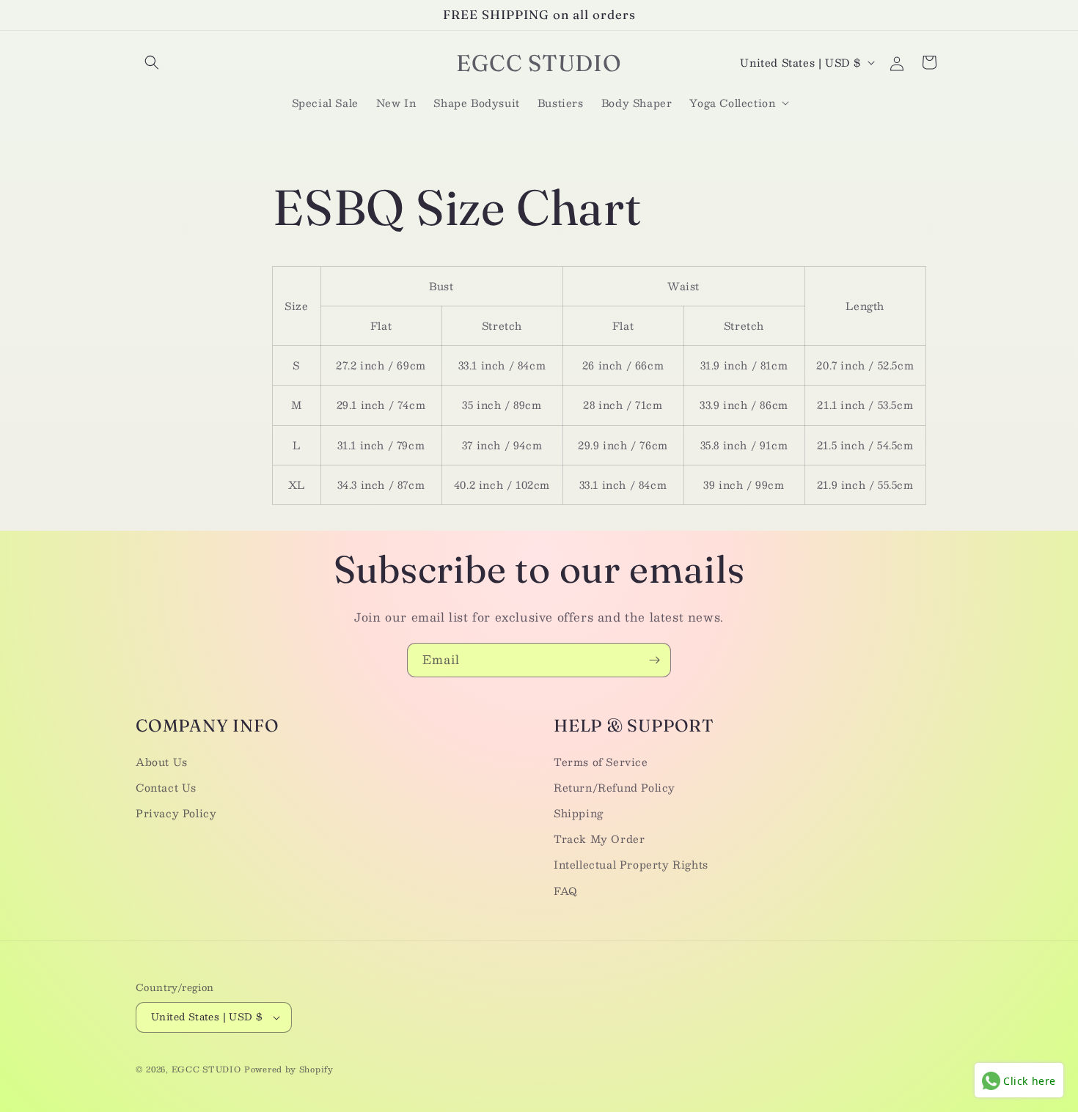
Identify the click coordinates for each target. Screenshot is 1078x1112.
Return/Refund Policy (614, 787)
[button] (152, 62)
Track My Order (599, 838)
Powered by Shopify (289, 1069)
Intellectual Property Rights (631, 864)
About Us (162, 761)
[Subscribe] (654, 660)
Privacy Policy (176, 813)
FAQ (566, 890)
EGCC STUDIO (206, 1069)
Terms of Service (601, 761)
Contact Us (166, 787)
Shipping (579, 813)
